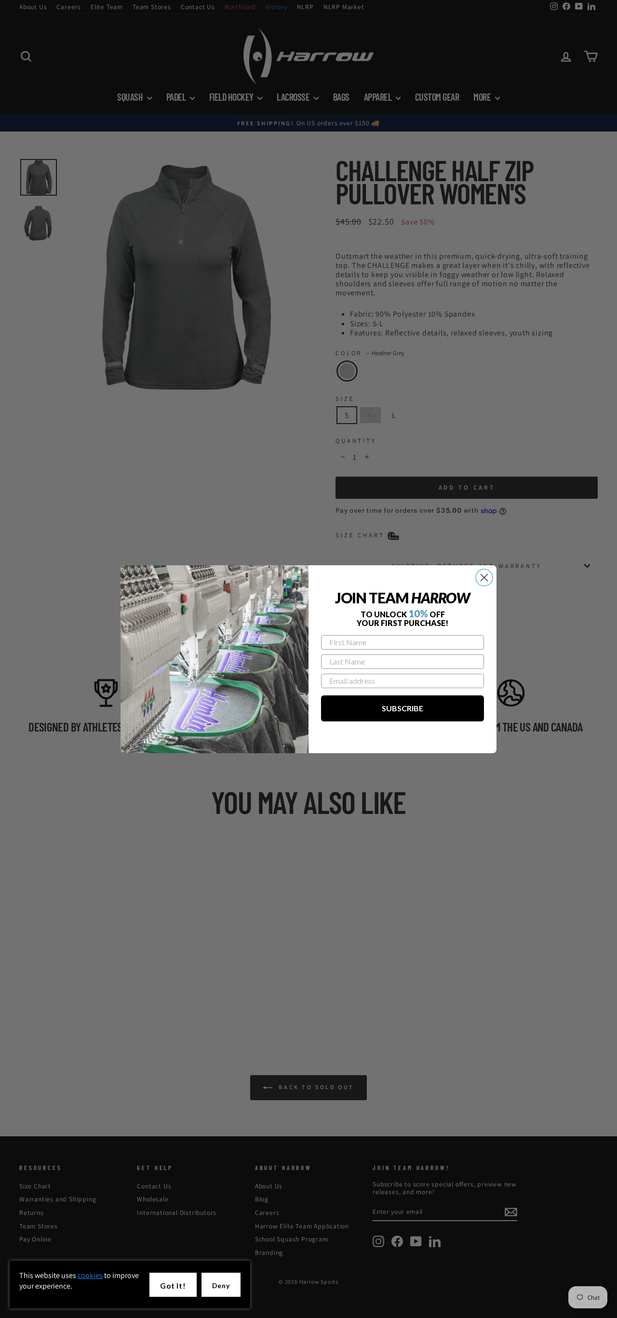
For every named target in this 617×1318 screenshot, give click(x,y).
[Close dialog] (484, 577)
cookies (90, 1275)
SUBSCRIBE (402, 708)
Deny (221, 1285)
